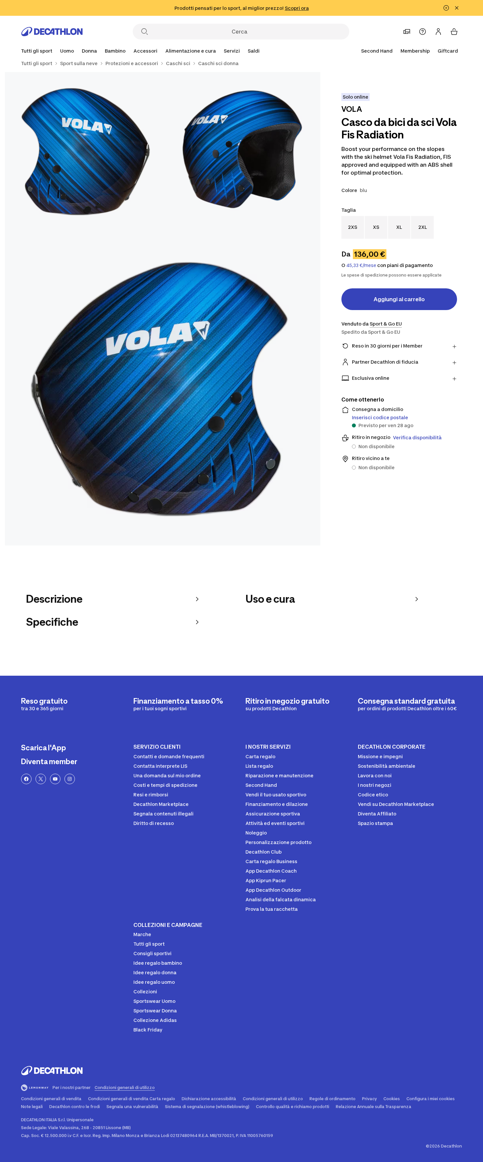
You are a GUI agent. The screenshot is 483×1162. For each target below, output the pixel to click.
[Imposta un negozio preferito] (407, 31)
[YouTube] (55, 779)
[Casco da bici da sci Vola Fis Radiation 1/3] (241, 151)
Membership (415, 51)
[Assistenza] (422, 31)
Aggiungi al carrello (399, 299)
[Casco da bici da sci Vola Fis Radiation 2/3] (84, 151)
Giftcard (448, 51)
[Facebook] (26, 779)
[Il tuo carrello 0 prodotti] (454, 31)
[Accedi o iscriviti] (438, 31)
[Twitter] (40, 779)
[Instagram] (69, 779)
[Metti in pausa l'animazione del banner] (446, 8)
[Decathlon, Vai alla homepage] (52, 31)
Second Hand (377, 51)
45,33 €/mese (361, 265)
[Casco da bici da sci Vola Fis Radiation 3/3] (162, 387)
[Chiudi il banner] (456, 8)
